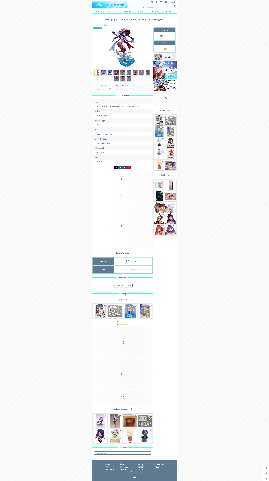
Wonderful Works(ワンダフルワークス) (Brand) (123, 89)
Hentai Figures (99, 11)
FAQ (156, 466)
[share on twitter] (116, 167)
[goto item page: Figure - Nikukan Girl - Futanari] (159, 218)
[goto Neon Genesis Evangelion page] (165, 90)
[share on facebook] (120, 167)
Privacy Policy (123, 469)
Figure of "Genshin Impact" (124, 86)
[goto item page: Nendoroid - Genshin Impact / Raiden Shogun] (100, 436)
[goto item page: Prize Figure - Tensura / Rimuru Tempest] (159, 196)
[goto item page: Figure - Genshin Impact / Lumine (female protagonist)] (145, 311)
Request (156, 11)
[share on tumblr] (125, 167)
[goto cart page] (161, 2)
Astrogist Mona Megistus (102, 89)
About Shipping (124, 467)
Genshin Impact (138, 86)
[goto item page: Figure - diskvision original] (170, 185)
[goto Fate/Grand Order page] (165, 72)
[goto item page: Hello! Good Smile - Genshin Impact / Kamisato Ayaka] (159, 142)
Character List (141, 469)
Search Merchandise (143, 471)
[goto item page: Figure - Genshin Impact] (130, 311)
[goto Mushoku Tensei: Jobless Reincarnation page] (165, 84)
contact (171, 2)
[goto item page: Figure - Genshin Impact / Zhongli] (170, 142)
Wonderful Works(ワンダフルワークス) (110, 134)
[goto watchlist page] (156, 2)
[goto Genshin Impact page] (165, 66)
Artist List (140, 467)
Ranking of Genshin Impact (123, 300)
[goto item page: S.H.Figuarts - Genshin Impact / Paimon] (100, 311)
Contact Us (157, 467)
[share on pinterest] (129, 167)
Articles (128, 11)
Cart (121, 466)
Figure (100, 125)
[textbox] (121, 453)
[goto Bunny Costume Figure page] (165, 78)
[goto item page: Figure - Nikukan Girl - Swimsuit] (159, 207)
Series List (141, 466)
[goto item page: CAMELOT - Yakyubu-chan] (159, 185)
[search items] (174, 6)
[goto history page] (152, 2)
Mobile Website (110, 469)
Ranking (142, 11)
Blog (107, 467)
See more (122, 323)
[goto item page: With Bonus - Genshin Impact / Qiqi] (159, 154)
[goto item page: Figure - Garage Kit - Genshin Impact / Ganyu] (145, 421)
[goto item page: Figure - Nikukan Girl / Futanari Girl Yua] (170, 230)
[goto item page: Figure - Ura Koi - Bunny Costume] (170, 196)
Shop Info (157, 469)
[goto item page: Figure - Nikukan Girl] (170, 207)
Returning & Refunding (126, 471)
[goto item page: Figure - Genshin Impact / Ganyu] (115, 421)
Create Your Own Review (123, 285)
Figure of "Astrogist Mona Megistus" (105, 86)
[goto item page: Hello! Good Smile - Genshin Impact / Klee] (130, 436)
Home (107, 466)
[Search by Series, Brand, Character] (150, 453)
